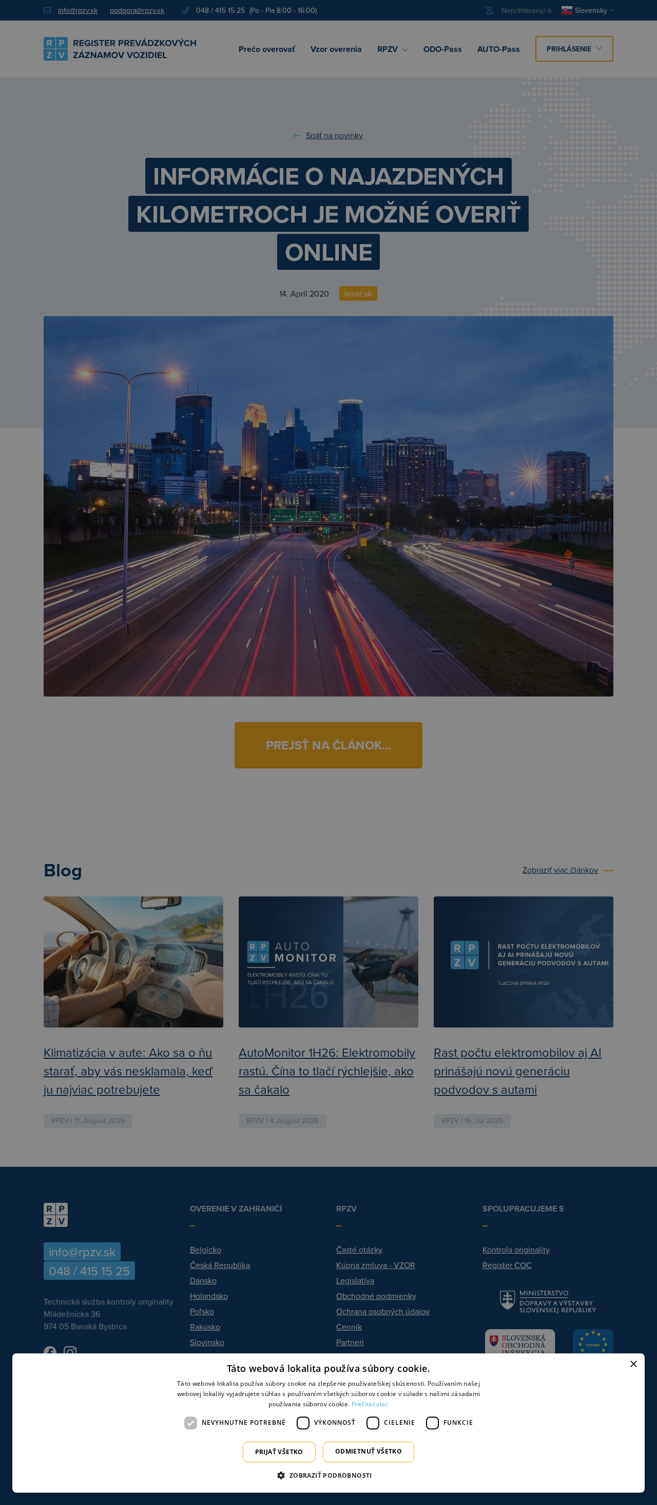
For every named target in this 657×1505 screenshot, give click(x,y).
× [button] (633, 1364)
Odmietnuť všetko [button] (368, 1451)
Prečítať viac (370, 1404)
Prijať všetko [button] (279, 1451)
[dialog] (328, 1423)
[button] (328, 1475)
